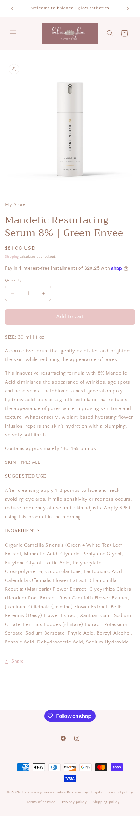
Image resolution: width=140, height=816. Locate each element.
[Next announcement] (128, 8)
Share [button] (17, 661)
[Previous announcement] (12, 8)
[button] (13, 33)
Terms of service (41, 802)
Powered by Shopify (85, 792)
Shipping (12, 257)
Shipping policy (106, 802)
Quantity (13, 280)
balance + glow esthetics (44, 792)
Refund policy (120, 792)
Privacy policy (74, 802)
